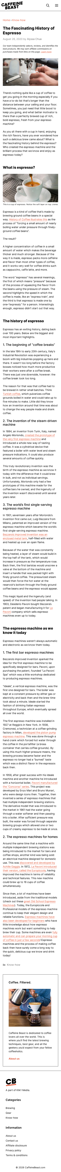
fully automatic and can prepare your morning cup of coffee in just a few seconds (30, 936)
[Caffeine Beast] (12, 5)
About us (14, 1058)
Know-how (19, 20)
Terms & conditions (17, 1155)
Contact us (12, 1140)
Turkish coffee (11, 393)
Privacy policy (13, 1150)
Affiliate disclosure (16, 1145)
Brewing (10, 1108)
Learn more (46, 52)
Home (6, 20)
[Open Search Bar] (47, 5)
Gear (8, 1112)
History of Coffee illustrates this (28, 219)
